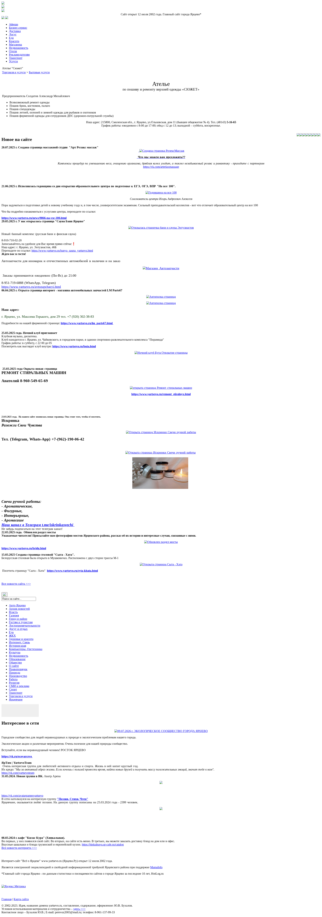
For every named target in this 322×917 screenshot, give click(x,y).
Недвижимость (18, 47)
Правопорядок (18, 669)
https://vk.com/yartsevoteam (17, 772)
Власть (13, 612)
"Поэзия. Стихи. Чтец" (72, 799)
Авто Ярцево (17, 605)
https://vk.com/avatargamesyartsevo (22, 795)
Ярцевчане (16, 699)
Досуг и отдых (18, 628)
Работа (13, 679)
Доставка (15, 31)
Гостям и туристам (21, 622)
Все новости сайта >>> (16, 583)
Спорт (13, 689)
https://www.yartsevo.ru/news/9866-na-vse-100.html (34, 217)
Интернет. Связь (19, 642)
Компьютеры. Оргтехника (25, 649)
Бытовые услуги (39, 72)
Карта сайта (21, 899)
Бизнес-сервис (18, 27)
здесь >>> (79, 908)
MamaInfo (156, 867)
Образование (17, 659)
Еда (11, 37)
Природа (14, 672)
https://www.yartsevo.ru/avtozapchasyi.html (31, 287)
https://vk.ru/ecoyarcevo (17, 756)
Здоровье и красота (21, 639)
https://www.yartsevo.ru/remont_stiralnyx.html (161, 394)
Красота (14, 41)
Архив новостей (19, 608)
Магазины (15, 44)
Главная (6, 899)
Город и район (18, 618)
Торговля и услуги (14, 72)
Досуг (13, 34)
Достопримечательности (24, 625)
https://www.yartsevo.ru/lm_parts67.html (87, 323)
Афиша (13, 24)
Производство (18, 676)
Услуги (13, 61)
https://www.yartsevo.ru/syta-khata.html (72, 570)
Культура (14, 652)
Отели (13, 51)
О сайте (14, 665)
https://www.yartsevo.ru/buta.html (74, 346)
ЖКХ (12, 635)
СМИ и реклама (19, 686)
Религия (14, 682)
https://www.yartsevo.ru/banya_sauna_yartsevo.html (62, 250)
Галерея (14, 615)
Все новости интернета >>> (19, 847)
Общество (15, 662)
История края (17, 645)
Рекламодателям (19, 54)
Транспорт (15, 58)
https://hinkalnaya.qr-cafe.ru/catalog (103, 844)
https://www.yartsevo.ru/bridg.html (23, 548)
